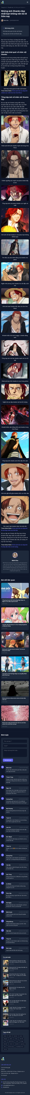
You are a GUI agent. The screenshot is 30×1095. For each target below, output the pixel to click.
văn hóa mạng (11, 1046)
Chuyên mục (10, 7)
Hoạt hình (17, 1043)
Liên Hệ (3, 1069)
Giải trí (11, 1038)
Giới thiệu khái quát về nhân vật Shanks (12, 31)
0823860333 (6, 1087)
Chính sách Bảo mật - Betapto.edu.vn (9, 1073)
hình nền (21, 1038)
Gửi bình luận (8, 760)
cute (17, 1041)
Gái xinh (5, 1049)
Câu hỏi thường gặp (5, 1067)
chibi (5, 1046)
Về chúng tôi (4, 1075)
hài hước (15, 1036)
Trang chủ (3, 7)
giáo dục (23, 1043)
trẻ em (5, 1041)
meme (10, 1036)
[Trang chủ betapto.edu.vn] (2, 2)
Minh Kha (15, 560)
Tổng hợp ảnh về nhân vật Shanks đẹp (12, 33)
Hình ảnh (5, 1043)
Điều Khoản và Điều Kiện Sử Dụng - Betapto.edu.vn (12, 1071)
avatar (20, 1036)
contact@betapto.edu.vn (8, 1085)
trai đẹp (21, 1041)
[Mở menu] (27, 2)
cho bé (11, 1043)
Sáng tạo (5, 1038)
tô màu (16, 1038)
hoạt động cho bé (19, 1046)
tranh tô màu (11, 1041)
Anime (5, 1036)
